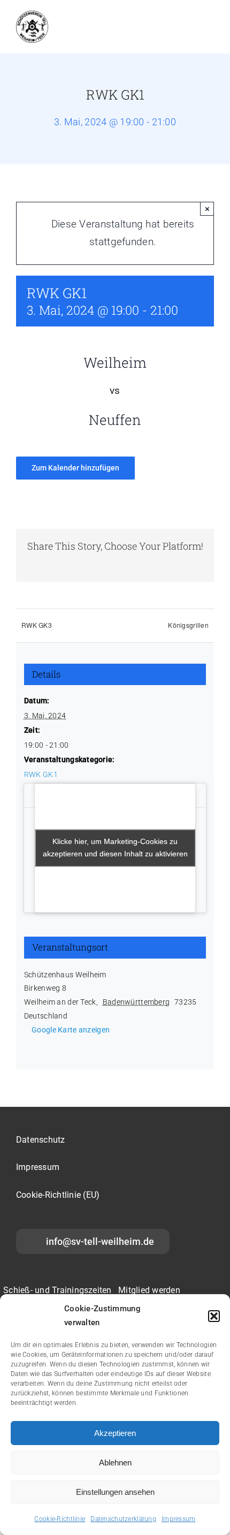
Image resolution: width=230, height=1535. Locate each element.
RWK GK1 (41, 774)
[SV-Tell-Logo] (32, 16)
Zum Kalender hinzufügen (75, 467)
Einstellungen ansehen (115, 1491)
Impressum (179, 1519)
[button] (214, 1316)
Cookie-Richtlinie (59, 1519)
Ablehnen (115, 1462)
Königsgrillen (188, 624)
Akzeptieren (115, 1433)
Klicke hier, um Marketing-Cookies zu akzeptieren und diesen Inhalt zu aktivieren (115, 847)
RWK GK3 (36, 624)
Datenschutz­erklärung (123, 1519)
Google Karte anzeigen (71, 1029)
